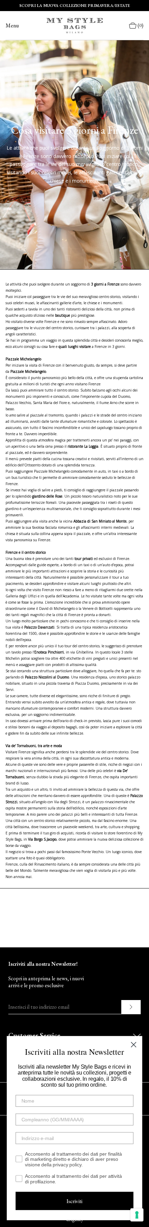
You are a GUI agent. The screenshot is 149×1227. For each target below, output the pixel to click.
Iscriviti (74, 1200)
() (140, 25)
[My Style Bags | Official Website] (74, 25)
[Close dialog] (133, 1045)
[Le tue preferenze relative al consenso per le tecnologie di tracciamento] (136, 1214)
